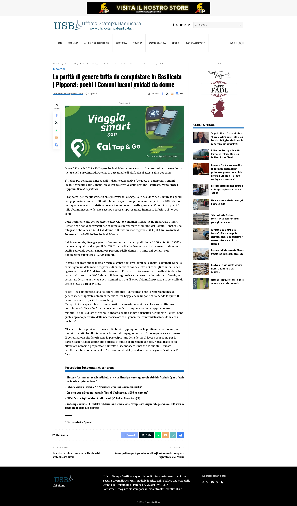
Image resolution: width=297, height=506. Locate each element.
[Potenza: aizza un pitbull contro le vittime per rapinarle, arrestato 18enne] (201, 189)
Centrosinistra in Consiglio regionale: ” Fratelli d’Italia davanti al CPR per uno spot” (107, 392)
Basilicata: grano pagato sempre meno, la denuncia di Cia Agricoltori (226, 268)
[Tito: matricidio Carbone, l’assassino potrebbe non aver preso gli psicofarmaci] (201, 219)
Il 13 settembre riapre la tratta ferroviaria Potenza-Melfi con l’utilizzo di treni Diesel (225, 154)
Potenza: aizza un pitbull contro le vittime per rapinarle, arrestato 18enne (227, 189)
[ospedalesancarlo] (148, 54)
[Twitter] (177, 25)
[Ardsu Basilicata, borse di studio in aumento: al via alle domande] (201, 283)
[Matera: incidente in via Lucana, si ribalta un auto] (201, 204)
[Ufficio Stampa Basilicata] (97, 25)
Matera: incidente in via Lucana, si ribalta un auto (227, 202)
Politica (60, 69)
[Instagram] (185, 25)
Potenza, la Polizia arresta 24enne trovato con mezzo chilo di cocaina (227, 251)
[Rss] (189, 25)
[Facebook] (173, 25)
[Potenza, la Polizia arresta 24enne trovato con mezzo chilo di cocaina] (201, 254)
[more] (212, 43)
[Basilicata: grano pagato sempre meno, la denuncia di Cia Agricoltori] (201, 269)
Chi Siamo (59, 485)
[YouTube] (181, 25)
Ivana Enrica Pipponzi (82, 422)
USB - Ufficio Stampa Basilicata (68, 93)
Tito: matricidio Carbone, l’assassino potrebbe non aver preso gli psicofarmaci (225, 218)
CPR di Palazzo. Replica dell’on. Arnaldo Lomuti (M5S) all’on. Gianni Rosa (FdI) (103, 398)
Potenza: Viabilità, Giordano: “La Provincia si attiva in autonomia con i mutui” (104, 387)
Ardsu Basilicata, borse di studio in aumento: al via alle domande (227, 281)
